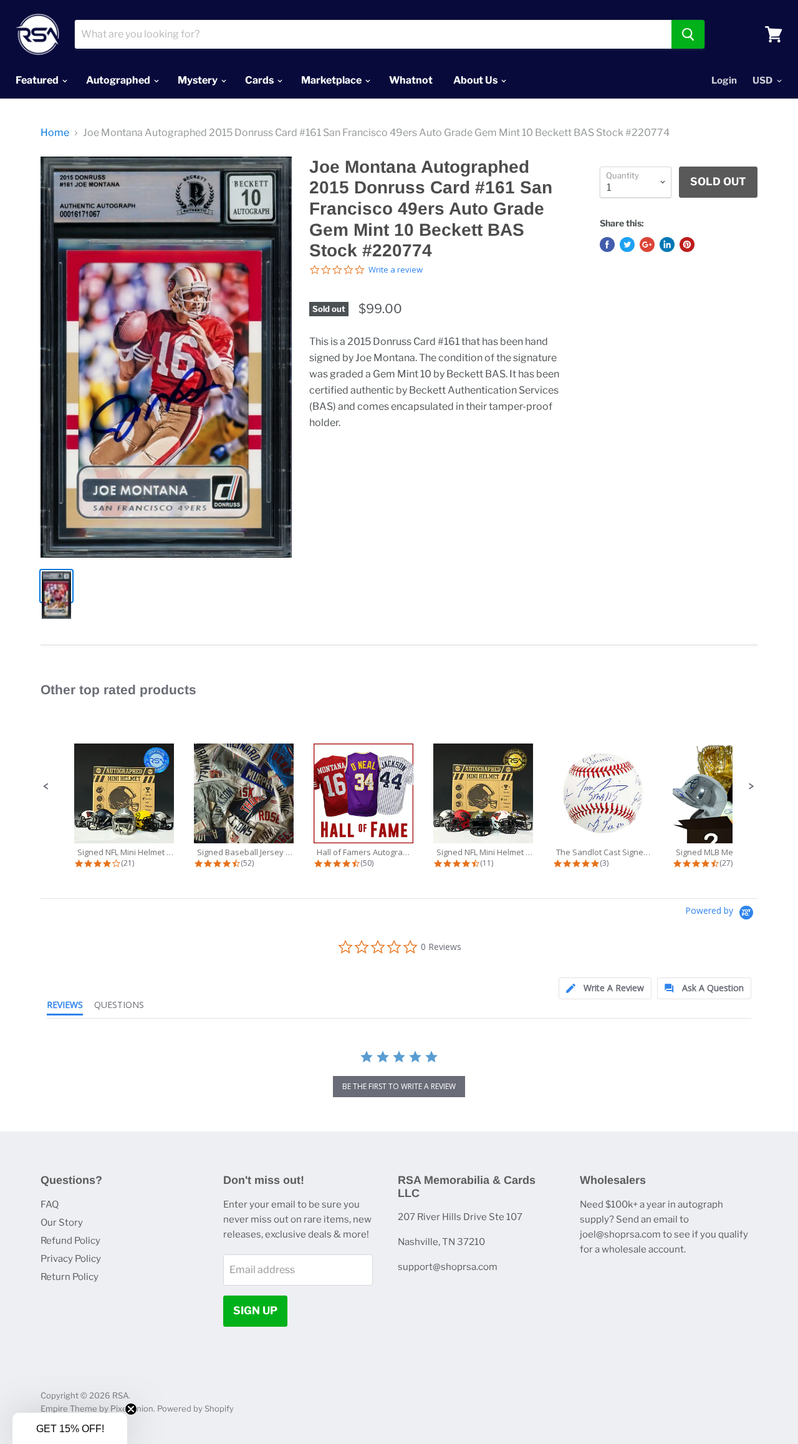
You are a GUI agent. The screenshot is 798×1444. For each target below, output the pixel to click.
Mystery (198, 80)
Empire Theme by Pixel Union (97, 1408)
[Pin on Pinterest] (687, 244)
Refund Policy (70, 1240)
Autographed (119, 80)
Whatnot (411, 80)
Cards (260, 80)
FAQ (50, 1204)
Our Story (62, 1222)
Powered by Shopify (195, 1408)
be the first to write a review (399, 1086)
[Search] (687, 34)
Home (55, 132)
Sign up (255, 1310)
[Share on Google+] (647, 244)
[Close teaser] (131, 1409)
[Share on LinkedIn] (667, 244)
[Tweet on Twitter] (627, 244)
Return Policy (70, 1276)
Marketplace (332, 80)
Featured (38, 80)
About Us (476, 80)
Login (724, 80)
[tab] (605, 988)
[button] (46, 786)
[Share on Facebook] (607, 244)
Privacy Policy (71, 1258)
